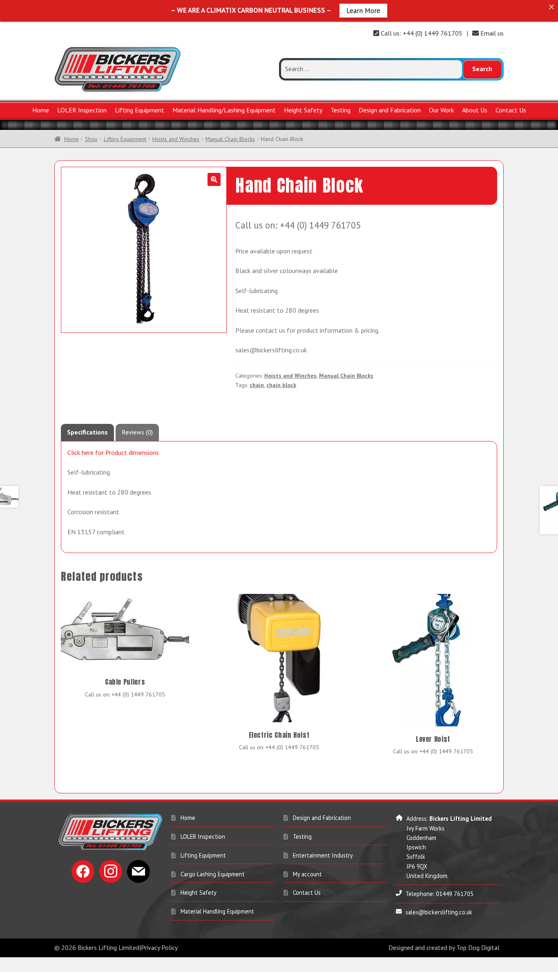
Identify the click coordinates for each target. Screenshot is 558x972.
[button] (214, 179)
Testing (340, 110)
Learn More (363, 10)
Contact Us (511, 110)
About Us (474, 110)
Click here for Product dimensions (113, 452)
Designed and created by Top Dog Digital (444, 947)
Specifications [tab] (87, 432)
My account (307, 874)
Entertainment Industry (323, 855)
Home (40, 110)
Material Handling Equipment (217, 911)
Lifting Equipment (139, 110)
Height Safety (303, 110)
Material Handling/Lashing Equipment (224, 110)
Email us (491, 33)
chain (257, 385)
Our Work (441, 110)
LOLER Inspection (82, 110)
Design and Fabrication (390, 110)
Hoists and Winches (175, 139)
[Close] (551, 6)
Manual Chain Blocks (230, 139)
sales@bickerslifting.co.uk (439, 912)
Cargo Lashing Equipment (213, 874)
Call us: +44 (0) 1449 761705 (420, 33)
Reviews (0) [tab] (137, 432)
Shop (91, 139)
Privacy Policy (159, 947)
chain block (281, 385)
